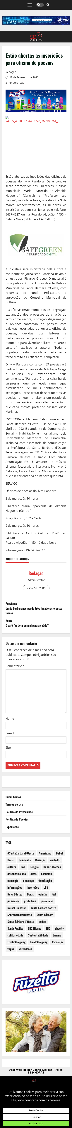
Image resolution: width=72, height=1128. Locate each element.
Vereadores (25, 949)
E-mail (10, 733)
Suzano (57, 935)
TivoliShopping (38, 942)
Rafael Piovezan (16, 908)
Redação (11, 72)
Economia (46, 873)
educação (12, 880)
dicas (33, 873)
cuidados (55, 860)
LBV (46, 887)
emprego (28, 880)
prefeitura (30, 901)
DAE (22, 867)
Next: (27, 623)
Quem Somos (13, 797)
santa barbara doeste (43, 908)
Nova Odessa (14, 894)
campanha (25, 860)
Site (8, 748)
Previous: (34, 608)
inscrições (33, 887)
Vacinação (58, 942)
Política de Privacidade (19, 812)
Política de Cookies (17, 819)
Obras (30, 894)
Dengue (34, 867)
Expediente (12, 827)
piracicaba (13, 901)
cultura (11, 867)
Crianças (40, 860)
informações (14, 887)
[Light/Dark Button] (40, 5)
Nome (10, 719)
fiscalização (45, 880)
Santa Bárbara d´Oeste (20, 921)
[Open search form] (48, 4)
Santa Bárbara (45, 914)
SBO (48, 928)
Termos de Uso (14, 804)
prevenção (47, 901)
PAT (54, 894)
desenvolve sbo (16, 873)
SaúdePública (15, 928)
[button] (30, 5)
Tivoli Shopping (16, 942)
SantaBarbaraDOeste (19, 914)
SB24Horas (34, 928)
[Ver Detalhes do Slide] (36, 20)
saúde (42, 921)
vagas (10, 949)
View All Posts (36, 588)
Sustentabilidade (38, 935)
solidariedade (15, 935)
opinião (42, 894)
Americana (45, 853)
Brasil (10, 860)
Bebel (59, 853)
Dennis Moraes (52, 867)
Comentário (15, 666)
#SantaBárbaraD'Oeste (20, 853)
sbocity (59, 928)
